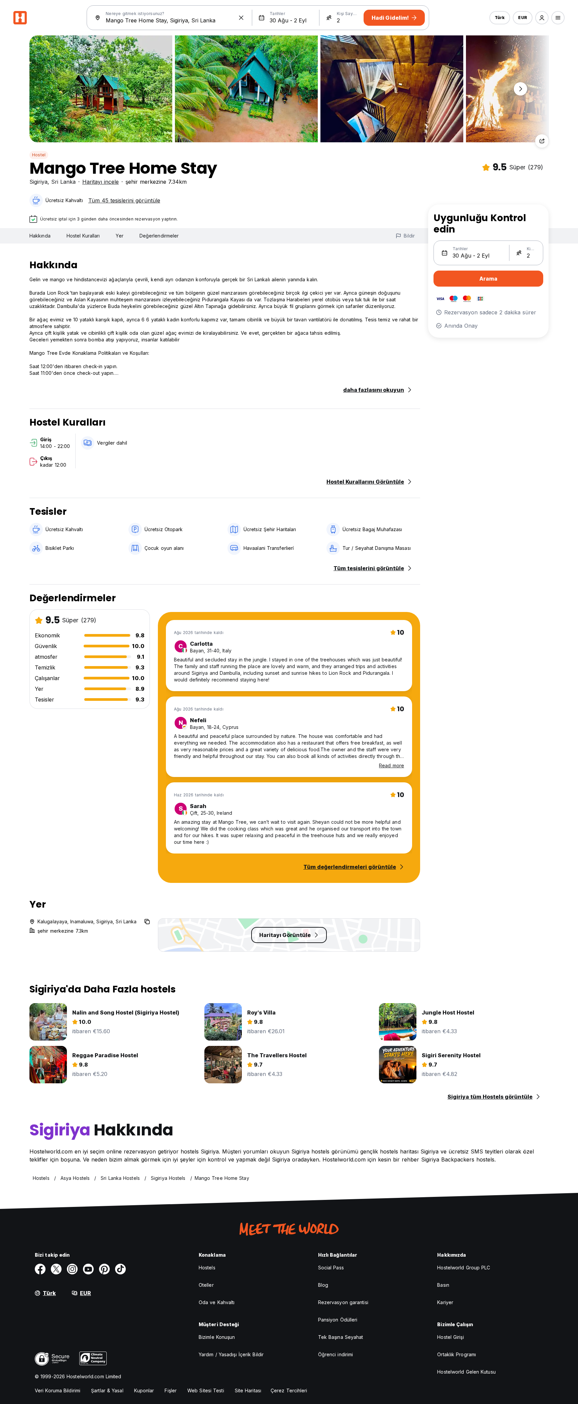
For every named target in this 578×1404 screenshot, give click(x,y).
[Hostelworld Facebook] (40, 1269)
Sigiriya (38, 181)
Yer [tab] (119, 236)
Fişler (171, 1390)
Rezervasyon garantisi (343, 1302)
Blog (323, 1285)
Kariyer (445, 1302)
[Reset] (241, 18)
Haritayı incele (100, 181)
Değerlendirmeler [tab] (159, 236)
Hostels (207, 1267)
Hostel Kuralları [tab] (83, 236)
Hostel (38, 154)
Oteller (206, 1285)
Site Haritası (248, 1390)
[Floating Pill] (520, 89)
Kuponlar (144, 1390)
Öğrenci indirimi (335, 1354)
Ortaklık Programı (456, 1354)
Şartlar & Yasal (107, 1390)
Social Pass (331, 1267)
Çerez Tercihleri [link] (289, 1390)
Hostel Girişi (450, 1337)
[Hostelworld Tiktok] (120, 1269)
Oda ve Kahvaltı (217, 1302)
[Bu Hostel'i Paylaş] (542, 141)
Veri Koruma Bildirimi (57, 1390)
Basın (443, 1285)
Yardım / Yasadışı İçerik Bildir (231, 1354)
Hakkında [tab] (40, 236)
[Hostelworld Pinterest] (104, 1269)
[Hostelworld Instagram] (72, 1269)
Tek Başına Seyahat (340, 1337)
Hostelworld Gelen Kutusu (466, 1372)
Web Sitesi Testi (205, 1390)
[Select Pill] (542, 17)
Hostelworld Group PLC (463, 1267)
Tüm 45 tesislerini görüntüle (124, 200)
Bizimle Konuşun (217, 1337)
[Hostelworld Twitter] (56, 1269)
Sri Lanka (63, 181)
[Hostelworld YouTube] (88, 1269)
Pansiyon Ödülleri (338, 1319)
